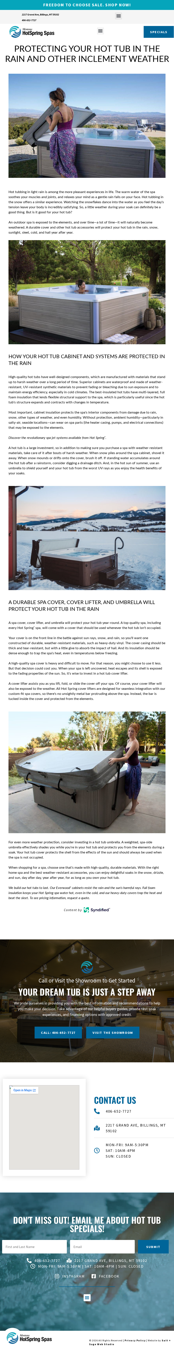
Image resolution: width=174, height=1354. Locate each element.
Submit (153, 1247)
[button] (118, 15)
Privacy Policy (135, 1340)
